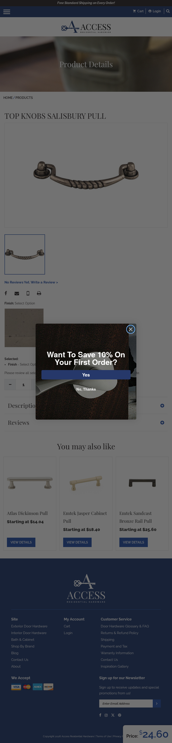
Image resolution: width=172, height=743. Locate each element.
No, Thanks (86, 389)
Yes (86, 374)
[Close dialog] (131, 329)
